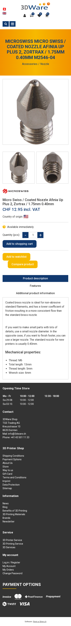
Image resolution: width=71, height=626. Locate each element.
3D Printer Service (12, 540)
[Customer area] (25, 15)
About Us (8, 463)
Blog (5, 507)
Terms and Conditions (14, 477)
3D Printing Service (13, 543)
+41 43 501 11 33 (20, 437)
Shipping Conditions (13, 455)
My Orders (8, 569)
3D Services (9, 547)
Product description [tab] (35, 278)
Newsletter (8, 521)
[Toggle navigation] (12, 24)
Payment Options (12, 459)
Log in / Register (11, 562)
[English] (4, 13)
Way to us (8, 470)
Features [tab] (35, 285)
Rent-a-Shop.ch (39, 621)
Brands (6, 518)
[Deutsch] (4, 9)
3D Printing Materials (14, 514)
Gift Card (7, 473)
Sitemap (7, 488)
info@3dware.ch (17, 433)
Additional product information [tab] (35, 293)
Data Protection (11, 484)
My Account (9, 566)
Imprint (6, 481)
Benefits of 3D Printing (15, 510)
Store (6, 466)
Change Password (12, 573)
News (6, 503)
